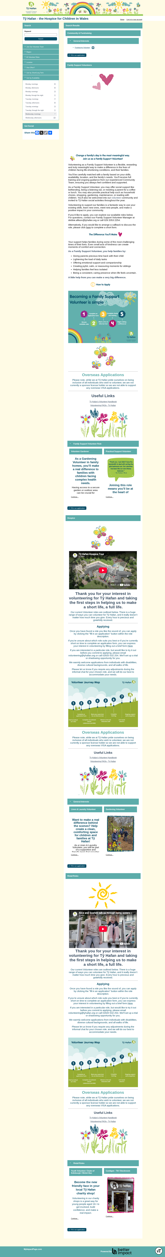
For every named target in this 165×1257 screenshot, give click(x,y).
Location (29, 62)
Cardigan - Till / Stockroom (118, 1171)
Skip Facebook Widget (32, 137)
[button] (41, 38)
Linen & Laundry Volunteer (83, 809)
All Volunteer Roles (33, 57)
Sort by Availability (32, 78)
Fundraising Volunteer (82, 47)
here (88, 227)
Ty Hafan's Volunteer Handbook (103, 402)
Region (28, 52)
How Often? (30, 67)
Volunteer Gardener (80, 451)
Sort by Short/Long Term (35, 73)
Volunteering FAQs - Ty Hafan (103, 405)
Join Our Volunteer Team (35, 47)
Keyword (28, 31)
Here (130, 646)
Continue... (75, 497)
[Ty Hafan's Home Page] (82, 8)
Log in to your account (134, 19)
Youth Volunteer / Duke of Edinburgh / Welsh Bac (82, 1172)
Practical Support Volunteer (118, 451)
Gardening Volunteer (115, 809)
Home (122, 19)
